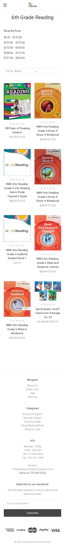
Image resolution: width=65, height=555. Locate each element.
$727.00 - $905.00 (14, 58)
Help (32, 393)
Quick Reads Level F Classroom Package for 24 (47, 313)
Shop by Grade (32, 421)
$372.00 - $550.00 (14, 47)
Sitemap (32, 397)
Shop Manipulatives (32, 425)
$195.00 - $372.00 (14, 42)
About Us (32, 385)
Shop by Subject (32, 417)
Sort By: (10, 71)
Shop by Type (32, 429)
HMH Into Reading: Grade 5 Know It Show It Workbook (47, 130)
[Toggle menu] (5, 5)
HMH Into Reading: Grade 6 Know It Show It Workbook (47, 196)
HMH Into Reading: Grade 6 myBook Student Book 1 (17, 254)
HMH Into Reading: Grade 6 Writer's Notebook (17, 329)
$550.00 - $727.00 (14, 52)
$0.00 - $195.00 (13, 37)
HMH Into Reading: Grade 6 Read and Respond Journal (47, 262)
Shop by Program (32, 414)
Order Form (32, 389)
